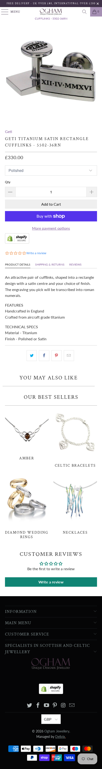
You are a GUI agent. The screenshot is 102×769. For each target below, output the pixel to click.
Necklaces (75, 505)
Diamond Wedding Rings (27, 507)
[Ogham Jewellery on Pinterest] (55, 705)
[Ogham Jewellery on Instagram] (63, 705)
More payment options (51, 228)
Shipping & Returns (50, 264)
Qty (7, 182)
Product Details (17, 264)
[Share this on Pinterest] (56, 355)
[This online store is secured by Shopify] (17, 242)
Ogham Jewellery (56, 731)
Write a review (51, 582)
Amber (27, 434)
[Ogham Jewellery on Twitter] (29, 705)
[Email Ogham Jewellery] (71, 705)
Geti (8, 131)
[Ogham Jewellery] (51, 12)
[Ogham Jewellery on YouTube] (46, 705)
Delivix (60, 737)
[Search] (84, 12)
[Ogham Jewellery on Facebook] (38, 705)
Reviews (75, 264)
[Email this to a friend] (69, 355)
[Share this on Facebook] (44, 355)
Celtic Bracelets (75, 438)
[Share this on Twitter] (32, 355)
